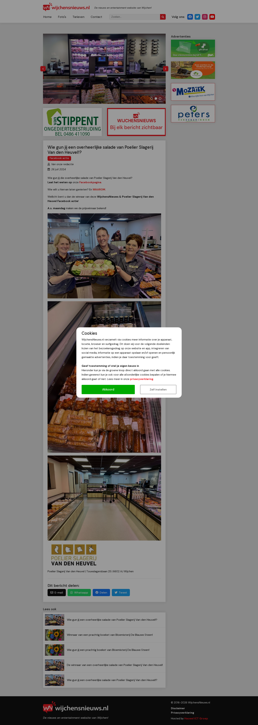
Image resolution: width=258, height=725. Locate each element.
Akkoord (108, 389)
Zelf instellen (158, 389)
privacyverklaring (141, 379)
